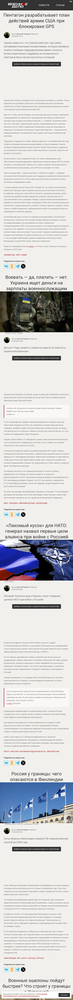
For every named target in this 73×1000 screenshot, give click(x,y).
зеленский (42, 503)
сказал (9, 703)
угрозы (40, 958)
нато (7, 751)
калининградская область (33, 751)
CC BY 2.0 (20, 824)
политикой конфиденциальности (29, 996)
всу (6, 503)
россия (15, 751)
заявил (31, 246)
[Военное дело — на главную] (18, 5)
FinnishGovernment (11, 824)
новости (44, 5)
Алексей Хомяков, (27, 339)
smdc (25, 255)
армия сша (10, 255)
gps (18, 255)
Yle (36, 900)
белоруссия (53, 751)
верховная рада (27, 503)
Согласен (64, 995)
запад (32, 958)
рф (19, 958)
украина (14, 503)
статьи (60, 5)
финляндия (10, 958)
